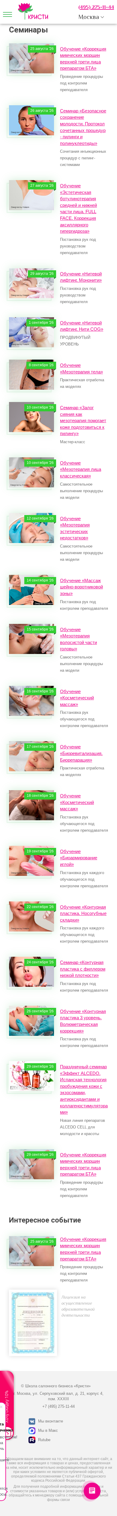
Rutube (44, 1440)
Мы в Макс (48, 1430)
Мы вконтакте (50, 1421)
